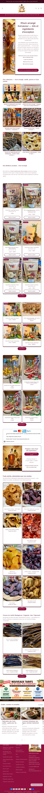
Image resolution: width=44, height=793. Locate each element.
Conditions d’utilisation (36, 791)
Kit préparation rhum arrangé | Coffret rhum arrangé (7, 753)
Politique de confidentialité (21, 772)
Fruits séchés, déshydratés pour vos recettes (17, 476)
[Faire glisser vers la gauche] (19, 740)
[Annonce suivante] (42, 1)
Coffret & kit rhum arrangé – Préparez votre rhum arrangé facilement (32, 105)
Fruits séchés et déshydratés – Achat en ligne (32, 153)
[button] (2, 8)
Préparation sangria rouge (8, 779)
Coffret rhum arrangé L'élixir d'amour (12, 318)
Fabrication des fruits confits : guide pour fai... (9, 722)
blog (17, 754)
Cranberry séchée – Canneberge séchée (31, 571)
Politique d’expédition (11, 792)
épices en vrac (6, 771)
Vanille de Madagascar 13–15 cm (32, 670)
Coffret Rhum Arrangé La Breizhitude (31, 342)
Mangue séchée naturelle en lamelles (12, 529)
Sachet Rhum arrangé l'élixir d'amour (12, 284)
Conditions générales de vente (20, 792)
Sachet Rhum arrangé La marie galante (32, 247)
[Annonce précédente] (2, 1)
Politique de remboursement (17, 791)
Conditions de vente (20, 764)
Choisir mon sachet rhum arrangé (31, 454)
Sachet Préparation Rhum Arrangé (8, 760)
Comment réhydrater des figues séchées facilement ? (30, 722)
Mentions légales (19, 769)
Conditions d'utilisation (20, 767)
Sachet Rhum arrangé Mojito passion (12, 210)
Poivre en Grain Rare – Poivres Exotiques (31, 129)
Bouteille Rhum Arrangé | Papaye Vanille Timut (12, 418)
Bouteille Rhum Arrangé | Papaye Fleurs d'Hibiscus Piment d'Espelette (31, 382)
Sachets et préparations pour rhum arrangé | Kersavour (12, 105)
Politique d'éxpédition (20, 761)
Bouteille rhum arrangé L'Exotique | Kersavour (31, 418)
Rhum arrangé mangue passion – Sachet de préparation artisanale (32, 211)
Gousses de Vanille (6, 763)
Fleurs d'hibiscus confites (31, 540)
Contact (17, 756)
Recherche (18, 747)
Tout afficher (22, 159)
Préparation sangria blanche (8, 781)
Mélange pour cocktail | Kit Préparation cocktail (8, 748)
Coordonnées (35, 792)
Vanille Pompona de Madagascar (12, 670)
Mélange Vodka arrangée (8, 773)
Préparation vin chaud (7, 776)
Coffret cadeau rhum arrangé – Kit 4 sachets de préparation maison (32, 319)
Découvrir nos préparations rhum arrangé (28, 70)
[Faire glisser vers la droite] (24, 740)
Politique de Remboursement (21, 759)
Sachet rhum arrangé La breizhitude (31, 284)
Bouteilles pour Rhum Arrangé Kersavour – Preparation (12, 129)
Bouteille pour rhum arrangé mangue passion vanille (12, 386)
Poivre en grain (6, 768)
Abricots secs (12, 571)
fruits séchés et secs (7, 766)
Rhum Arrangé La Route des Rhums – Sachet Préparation (12, 248)
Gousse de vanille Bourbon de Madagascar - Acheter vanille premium (12, 154)
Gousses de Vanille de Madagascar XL (32, 649)
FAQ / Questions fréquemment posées (20, 751)
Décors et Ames (9, 791)
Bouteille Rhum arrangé (7, 756)
